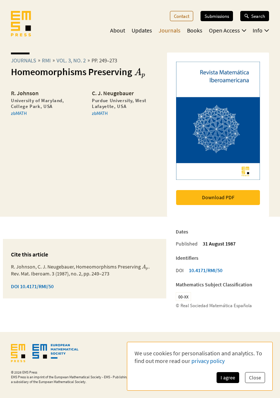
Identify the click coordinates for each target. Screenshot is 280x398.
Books (194, 30)
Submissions (217, 16)
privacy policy (208, 360)
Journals (169, 30)
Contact (181, 16)
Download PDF (218, 197)
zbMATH (19, 113)
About (117, 30)
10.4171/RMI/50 (205, 270)
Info (257, 30)
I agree (228, 377)
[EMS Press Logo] (21, 24)
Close (255, 377)
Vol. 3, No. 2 (71, 60)
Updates (142, 30)
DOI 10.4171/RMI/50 (32, 286)
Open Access (224, 30)
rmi (46, 60)
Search (258, 16)
